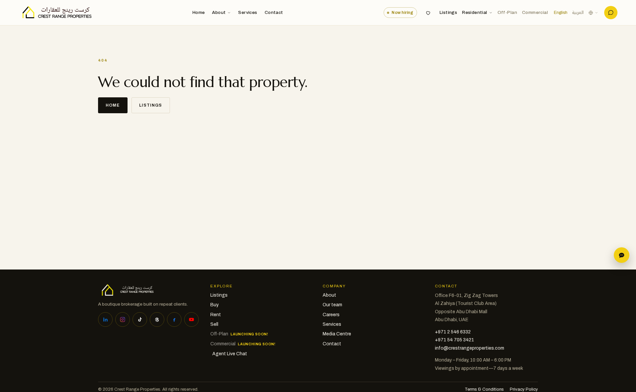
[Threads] (157, 319)
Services (247, 12)
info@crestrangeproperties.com (469, 348)
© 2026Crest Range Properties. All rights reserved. (148, 389)
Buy (214, 304)
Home (198, 12)
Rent (215, 314)
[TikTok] (139, 319)
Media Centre (337, 333)
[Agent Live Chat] (610, 12)
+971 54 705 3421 (454, 339)
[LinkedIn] (105, 319)
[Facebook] (174, 319)
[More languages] (593, 13)
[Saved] (428, 13)
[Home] (55, 12)
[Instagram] (122, 319)
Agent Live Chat (229, 353)
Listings (448, 12)
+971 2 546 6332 (453, 331)
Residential (474, 12)
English (560, 12)
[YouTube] (191, 319)
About (219, 12)
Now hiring (402, 12)
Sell (214, 324)
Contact (274, 12)
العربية (578, 12)
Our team (332, 304)
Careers (331, 314)
